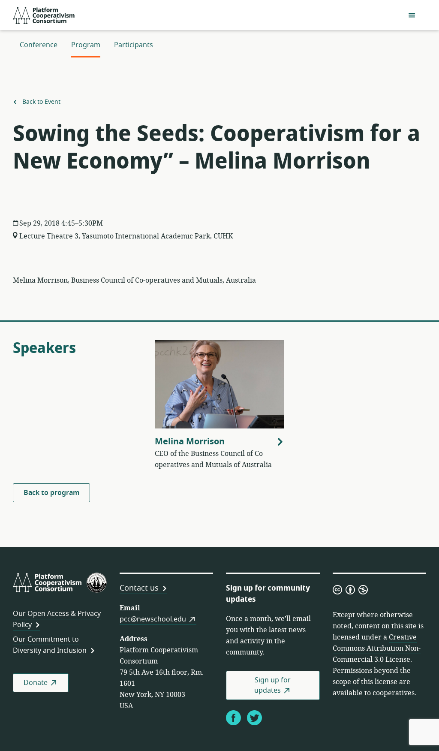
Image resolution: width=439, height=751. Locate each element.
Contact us (139, 588)
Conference (38, 45)
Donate (36, 683)
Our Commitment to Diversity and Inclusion (50, 645)
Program (85, 45)
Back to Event (40, 101)
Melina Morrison (190, 441)
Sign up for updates (272, 685)
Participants (133, 45)
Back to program (51, 493)
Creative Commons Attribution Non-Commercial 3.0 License (377, 648)
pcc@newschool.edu (153, 619)
